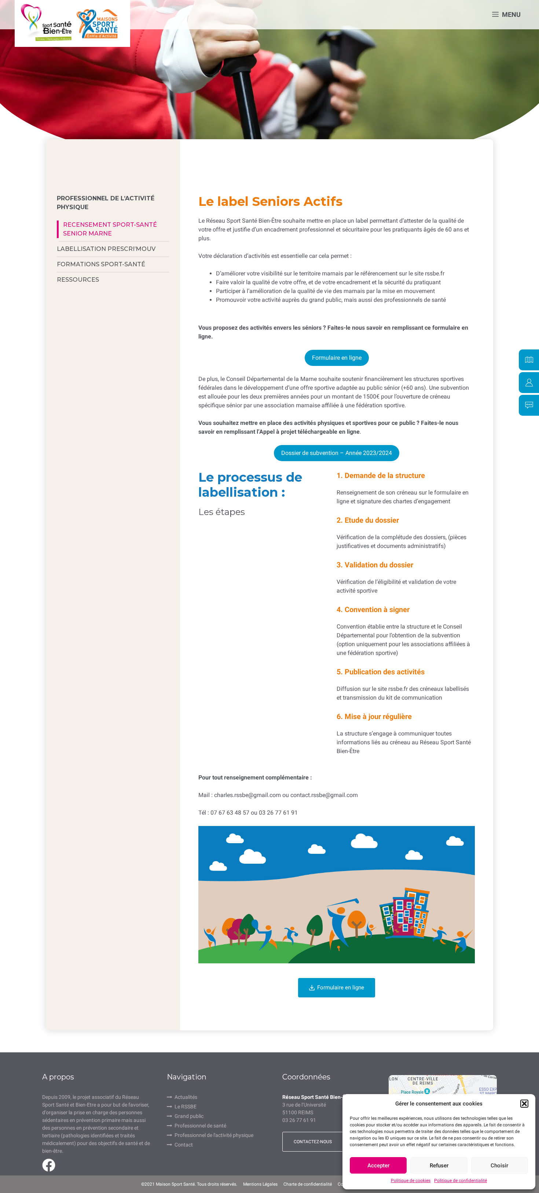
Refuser (439, 1165)
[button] (524, 1103)
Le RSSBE (186, 1106)
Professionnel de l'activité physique (214, 1135)
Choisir (499, 1165)
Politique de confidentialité (460, 1180)
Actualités (186, 1097)
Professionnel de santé (200, 1126)
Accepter (378, 1165)
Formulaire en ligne (337, 357)
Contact (184, 1145)
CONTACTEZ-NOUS (313, 1141)
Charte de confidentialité (307, 1184)
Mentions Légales (260, 1184)
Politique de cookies (410, 1180)
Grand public (189, 1116)
